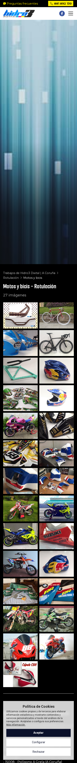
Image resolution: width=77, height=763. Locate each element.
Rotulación (11, 278)
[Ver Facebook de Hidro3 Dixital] (62, 13)
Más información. (15, 724)
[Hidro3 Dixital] (19, 14)
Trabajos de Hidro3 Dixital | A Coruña (29, 273)
